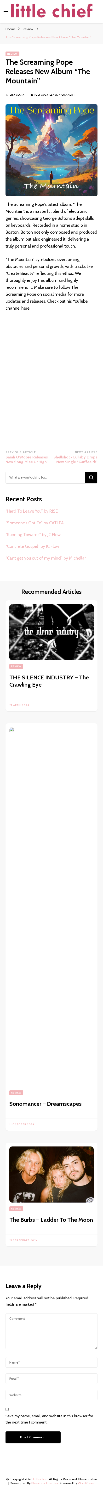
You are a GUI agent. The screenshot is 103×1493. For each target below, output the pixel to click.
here (25, 308)
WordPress (86, 1483)
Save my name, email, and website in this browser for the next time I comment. (49, 1419)
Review (12, 53)
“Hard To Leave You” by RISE (32, 511)
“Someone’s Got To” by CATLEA (35, 523)
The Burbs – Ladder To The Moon (51, 1219)
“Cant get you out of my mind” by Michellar (46, 558)
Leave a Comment (62, 95)
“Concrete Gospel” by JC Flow (32, 546)
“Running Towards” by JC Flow (33, 534)
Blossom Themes (44, 1483)
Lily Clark (17, 94)
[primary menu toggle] (6, 11)
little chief (40, 1479)
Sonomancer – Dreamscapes (45, 1103)
